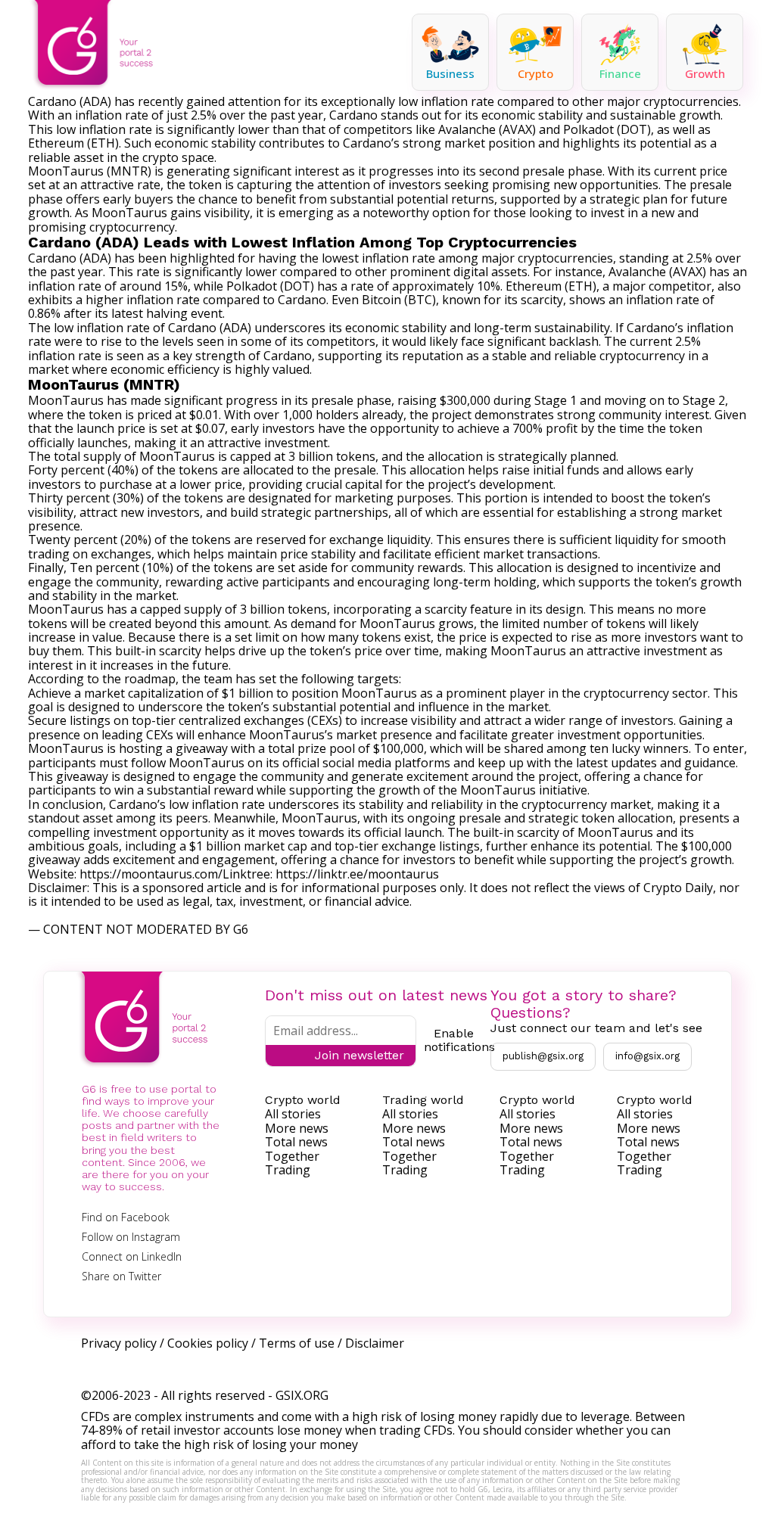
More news (296, 1128)
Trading (287, 1170)
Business (450, 73)
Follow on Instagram (131, 1237)
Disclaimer (374, 1343)
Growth (705, 73)
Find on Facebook (126, 1217)
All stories (293, 1114)
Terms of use (297, 1343)
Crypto (535, 73)
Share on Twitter (121, 1276)
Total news (296, 1142)
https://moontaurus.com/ (151, 874)
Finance (620, 73)
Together (292, 1156)
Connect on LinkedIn (132, 1256)
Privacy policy (119, 1343)
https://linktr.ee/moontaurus (357, 874)
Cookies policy (207, 1343)
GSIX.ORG (301, 1395)
